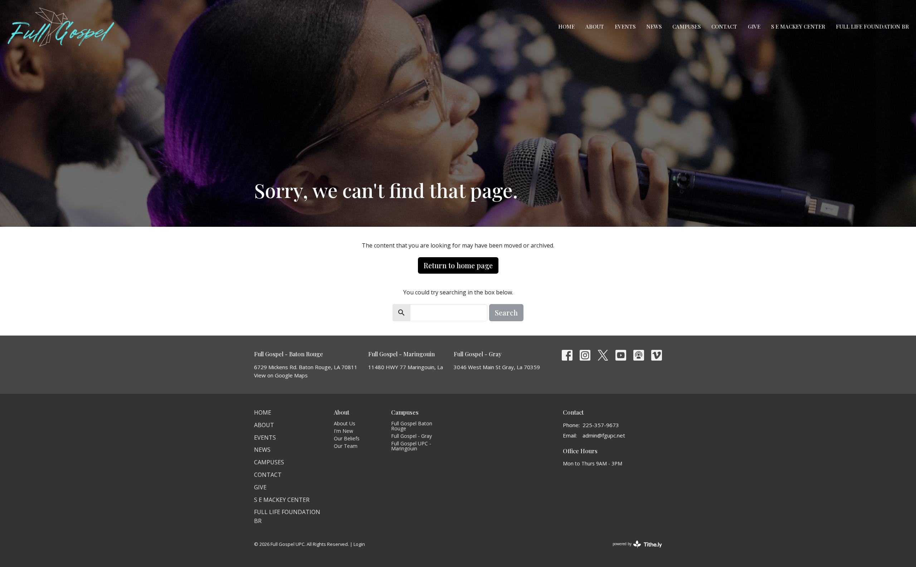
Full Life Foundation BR (872, 26)
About (594, 26)
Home (566, 26)
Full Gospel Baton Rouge (411, 426)
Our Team (345, 446)
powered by (633, 549)
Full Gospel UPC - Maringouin (411, 446)
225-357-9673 (601, 425)
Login (359, 544)
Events (625, 26)
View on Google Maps (281, 375)
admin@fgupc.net (604, 435)
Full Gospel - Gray (411, 435)
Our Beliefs (347, 438)
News (654, 26)
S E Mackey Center (798, 26)
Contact (724, 26)
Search (506, 312)
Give (754, 26)
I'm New (343, 430)
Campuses (686, 26)
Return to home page (458, 265)
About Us (344, 423)
